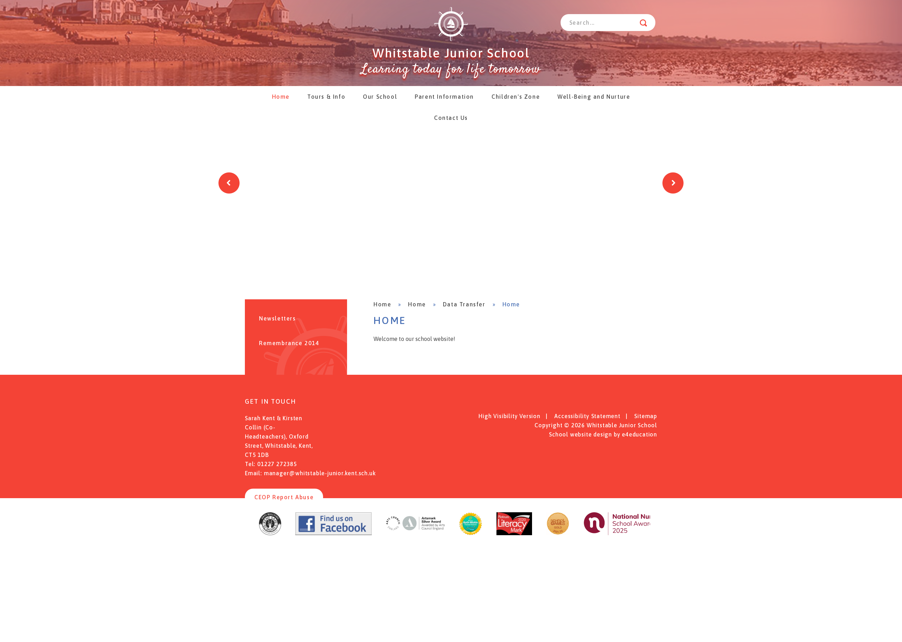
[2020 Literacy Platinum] (514, 533)
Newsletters (277, 318)
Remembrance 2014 (289, 343)
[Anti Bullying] (270, 533)
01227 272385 (277, 464)
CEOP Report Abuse (284, 497)
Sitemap (645, 416)
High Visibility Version (509, 416)
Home (382, 304)
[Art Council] (415, 533)
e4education (639, 434)
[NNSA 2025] (627, 533)
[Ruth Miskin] (470, 533)
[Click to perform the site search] (643, 22)
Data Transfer (464, 304)
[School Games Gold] (558, 533)
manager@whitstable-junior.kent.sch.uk (320, 473)
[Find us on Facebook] (333, 533)
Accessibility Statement (587, 416)
